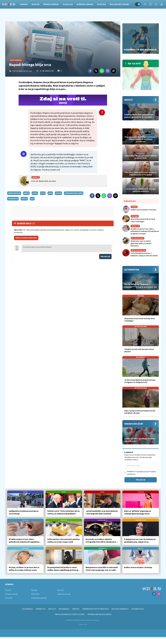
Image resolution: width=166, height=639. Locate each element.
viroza (24, 199)
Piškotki (75, 609)
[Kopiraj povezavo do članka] (113, 70)
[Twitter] (96, 70)
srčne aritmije (14, 193)
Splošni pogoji (137, 609)
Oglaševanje (27, 609)
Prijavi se (105, 256)
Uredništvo (40, 609)
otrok (58, 193)
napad (26, 193)
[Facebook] (156, 4)
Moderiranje (64, 609)
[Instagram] (150, 4)
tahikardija (13, 199)
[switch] (138, 4)
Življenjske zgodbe (119, 4)
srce (50, 193)
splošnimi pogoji (143, 471)
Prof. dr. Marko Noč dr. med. (22, 71)
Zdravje (24, 4)
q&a (32, 199)
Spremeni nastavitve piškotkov (95, 609)
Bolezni (35, 4)
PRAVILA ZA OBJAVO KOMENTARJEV (26, 238)
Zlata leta (68, 4)
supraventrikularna (74, 193)
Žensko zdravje (51, 4)
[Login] (161, 4)
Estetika (101, 4)
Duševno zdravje (85, 4)
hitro (34, 193)
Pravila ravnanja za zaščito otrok (69, 614)
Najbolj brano (130, 201)
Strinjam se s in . (141, 472)
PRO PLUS (52, 609)
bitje (43, 193)
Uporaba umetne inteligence (99, 614)
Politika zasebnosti (120, 609)
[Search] (145, 4)
